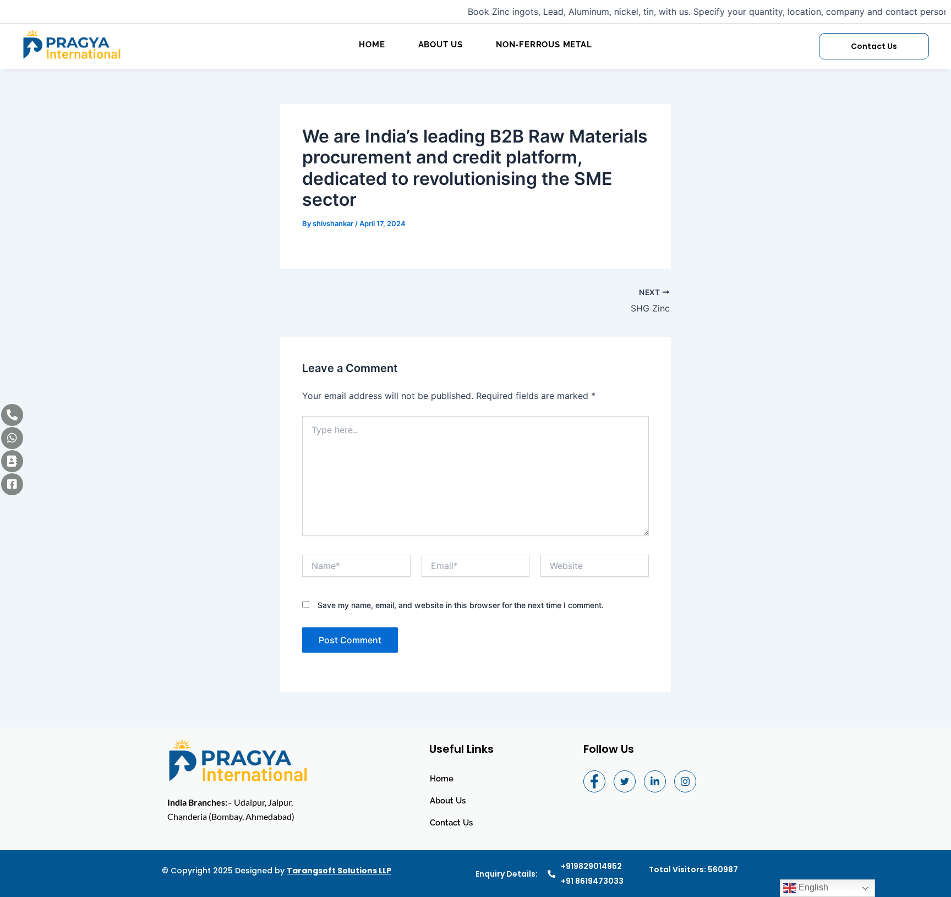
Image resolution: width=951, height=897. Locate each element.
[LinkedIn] (655, 781)
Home (372, 45)
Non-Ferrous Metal (544, 45)
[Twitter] (625, 781)
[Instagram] (685, 781)
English (812, 887)
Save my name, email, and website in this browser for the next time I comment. (461, 605)
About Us (440, 45)
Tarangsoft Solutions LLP (339, 870)
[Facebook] (594, 781)
